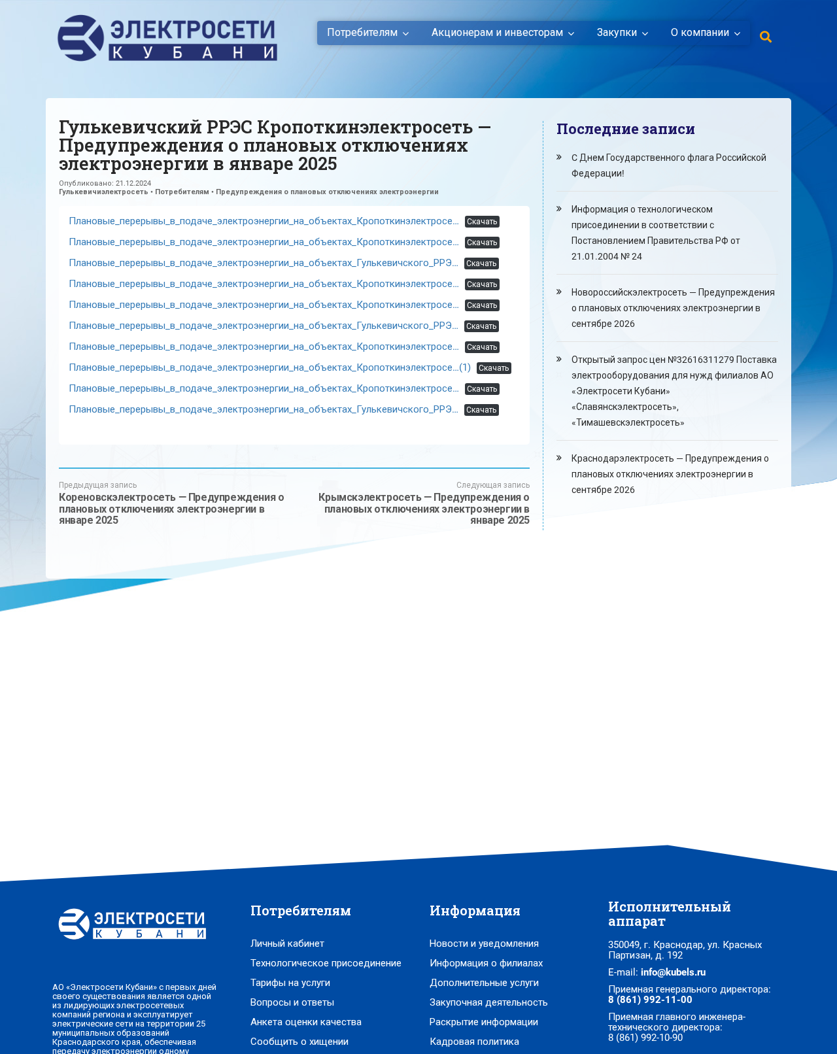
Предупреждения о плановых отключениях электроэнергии (327, 192)
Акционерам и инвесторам (497, 33)
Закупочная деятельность (489, 1002)
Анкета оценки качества (306, 1022)
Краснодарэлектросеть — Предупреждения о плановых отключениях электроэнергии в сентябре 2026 (670, 474)
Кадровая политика (474, 1041)
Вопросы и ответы (292, 1002)
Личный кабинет (287, 943)
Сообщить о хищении (299, 1041)
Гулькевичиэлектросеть (103, 192)
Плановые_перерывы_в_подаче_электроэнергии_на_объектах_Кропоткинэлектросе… (264, 221)
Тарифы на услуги (290, 983)
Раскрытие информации (484, 1022)
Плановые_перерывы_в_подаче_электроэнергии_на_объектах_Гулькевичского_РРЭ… (263, 263)
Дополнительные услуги (484, 983)
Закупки (617, 33)
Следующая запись (424, 503)
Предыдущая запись (171, 503)
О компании (700, 33)
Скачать (482, 221)
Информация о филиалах (486, 963)
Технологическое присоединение (325, 963)
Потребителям (362, 33)
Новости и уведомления (484, 943)
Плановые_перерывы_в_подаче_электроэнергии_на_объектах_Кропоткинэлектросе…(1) (270, 367)
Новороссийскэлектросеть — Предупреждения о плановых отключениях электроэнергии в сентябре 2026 (673, 308)
